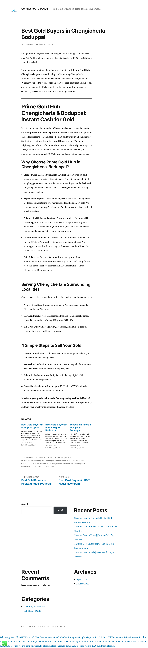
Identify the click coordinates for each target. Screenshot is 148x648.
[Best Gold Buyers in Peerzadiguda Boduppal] (57, 435)
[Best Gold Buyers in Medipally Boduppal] (82, 435)
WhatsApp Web (7, 637)
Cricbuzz (103, 637)
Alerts (114, 641)
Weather (63, 637)
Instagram (73, 637)
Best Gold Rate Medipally (34, 460)
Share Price (123, 641)
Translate (39, 637)
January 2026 (82, 583)
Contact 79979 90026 (34, 8)
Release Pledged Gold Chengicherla (47, 463)
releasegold (28, 44)
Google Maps (84, 637)
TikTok (111, 637)
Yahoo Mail (14, 641)
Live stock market (137, 641)
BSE (89, 641)
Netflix (95, 637)
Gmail (56, 637)
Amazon (48, 637)
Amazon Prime (122, 637)
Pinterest (134, 637)
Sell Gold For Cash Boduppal (42, 467)
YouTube (43, 641)
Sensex (95, 641)
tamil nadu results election (38, 645)
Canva (24, 641)
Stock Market (66, 641)
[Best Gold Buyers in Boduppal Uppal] (33, 434)
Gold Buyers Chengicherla (55, 460)
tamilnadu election (106, 645)
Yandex (55, 641)
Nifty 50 (77, 641)
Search (24, 504)
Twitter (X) (33, 641)
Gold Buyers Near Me (34, 606)
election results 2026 (86, 645)
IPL (49, 641)
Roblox (142, 637)
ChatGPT (20, 637)
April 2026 (81, 579)
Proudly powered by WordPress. (53, 626)
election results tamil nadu (63, 645)
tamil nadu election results (12, 645)
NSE (84, 641)
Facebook (30, 637)
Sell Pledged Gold (64, 457)
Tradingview (105, 641)
